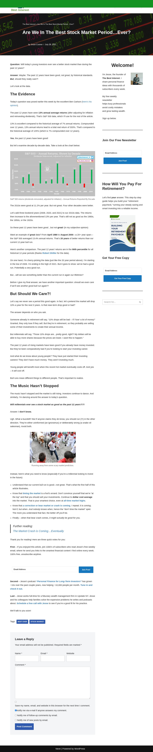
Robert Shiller (49, 253)
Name (18, 653)
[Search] (140, 302)
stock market (37, 622)
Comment (20, 665)
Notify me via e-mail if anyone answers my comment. (41, 710)
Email (44, 653)
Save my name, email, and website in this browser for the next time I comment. (52, 705)
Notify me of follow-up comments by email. (37, 715)
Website (70, 653)
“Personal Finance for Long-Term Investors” (59, 581)
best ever (22, 622)
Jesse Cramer (37, 44)
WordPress (79, 749)
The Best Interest (29, 24)
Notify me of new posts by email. (32, 720)
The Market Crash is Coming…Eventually (38, 531)
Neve (58, 749)
